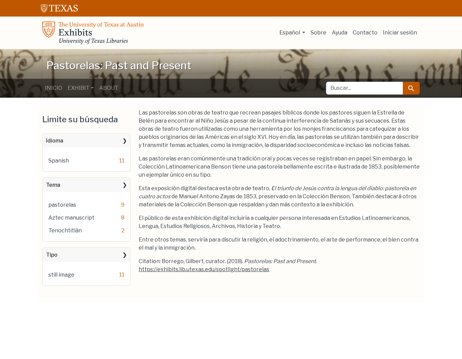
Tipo (51, 255)
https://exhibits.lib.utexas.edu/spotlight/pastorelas (204, 269)
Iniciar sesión (400, 32)
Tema (53, 185)
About (108, 88)
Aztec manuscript (71, 217)
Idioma (54, 140)
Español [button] (290, 32)
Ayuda (339, 32)
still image (61, 275)
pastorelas (62, 205)
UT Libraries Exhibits (93, 32)
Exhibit (79, 88)
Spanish (58, 160)
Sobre (318, 32)
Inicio (53, 88)
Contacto (365, 32)
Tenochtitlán (65, 230)
